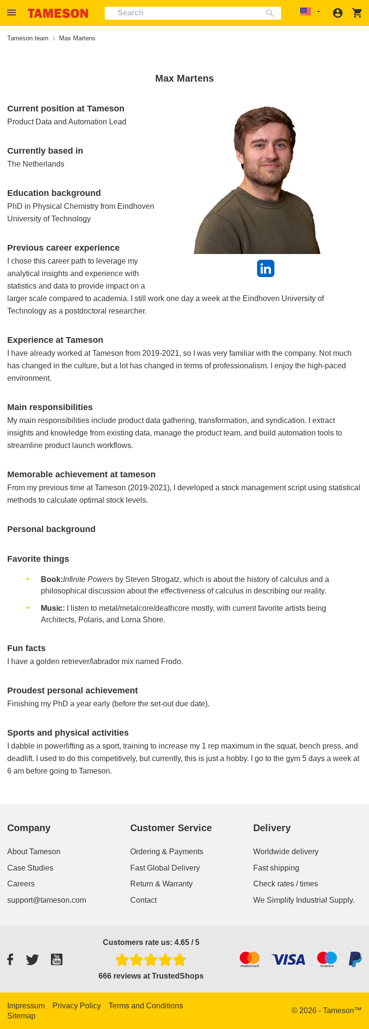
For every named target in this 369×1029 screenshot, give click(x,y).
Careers (21, 884)
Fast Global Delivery (165, 868)
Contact (143, 900)
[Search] (272, 13)
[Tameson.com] (58, 13)
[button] (13, 13)
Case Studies (30, 868)
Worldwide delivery (286, 851)
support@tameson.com (46, 900)
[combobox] (193, 13)
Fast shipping (276, 868)
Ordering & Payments (166, 851)
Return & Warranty (161, 884)
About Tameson (34, 851)
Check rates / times (285, 884)
